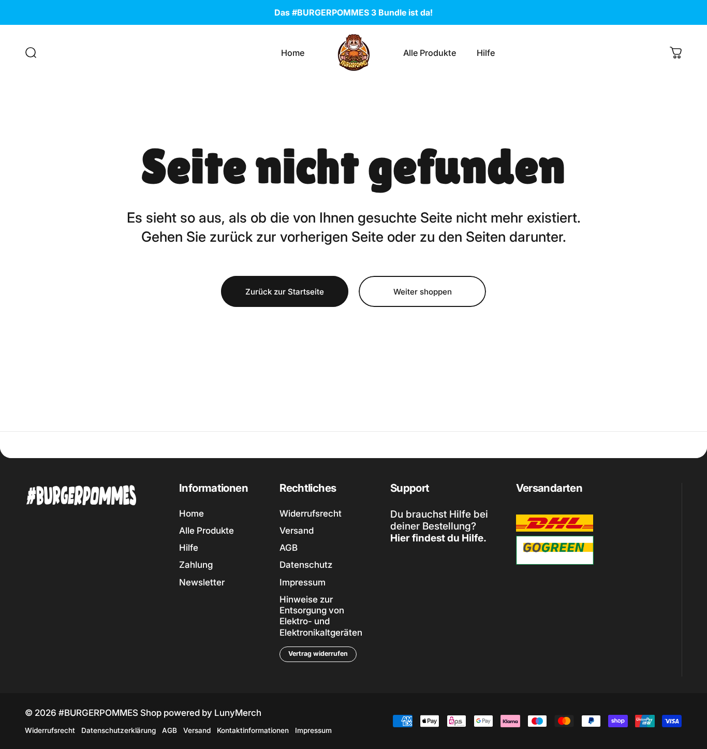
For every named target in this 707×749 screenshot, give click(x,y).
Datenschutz (305, 565)
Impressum (302, 582)
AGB (288, 547)
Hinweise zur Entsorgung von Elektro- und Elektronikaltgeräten (320, 616)
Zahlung (196, 565)
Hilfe (188, 547)
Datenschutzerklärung (118, 730)
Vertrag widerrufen (318, 653)
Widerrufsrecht (310, 513)
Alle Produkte (206, 530)
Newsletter (202, 582)
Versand (296, 530)
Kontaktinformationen (253, 730)
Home (191, 513)
